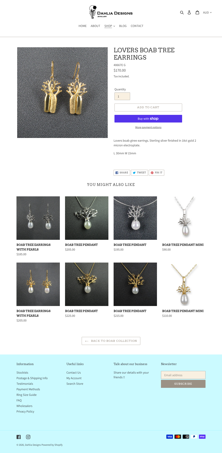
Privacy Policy (25, 411)
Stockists (22, 372)
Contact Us (73, 372)
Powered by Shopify (52, 444)
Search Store (74, 384)
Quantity (120, 89)
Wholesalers (24, 406)
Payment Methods (28, 389)
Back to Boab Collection (113, 340)
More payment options (148, 127)
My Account (74, 378)
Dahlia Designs (33, 444)
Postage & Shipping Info (32, 378)
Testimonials (24, 384)
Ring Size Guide (26, 395)
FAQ (19, 400)
